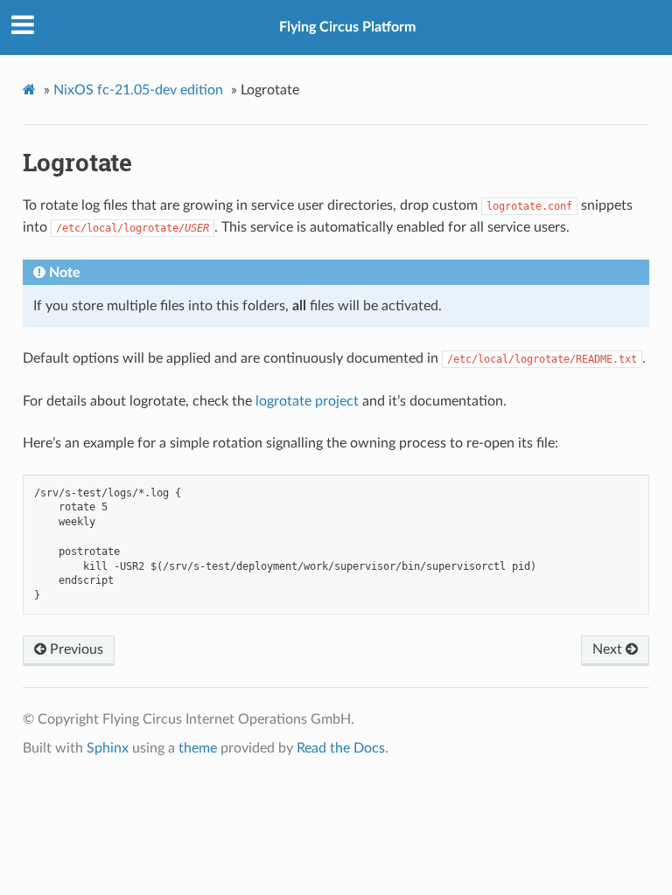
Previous (74, 649)
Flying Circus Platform (347, 27)
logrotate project (307, 401)
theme (197, 748)
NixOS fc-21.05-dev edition (138, 90)
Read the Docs (341, 748)
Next (609, 649)
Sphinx (108, 748)
